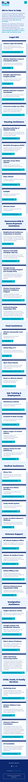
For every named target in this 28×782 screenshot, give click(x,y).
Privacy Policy (14, 763)
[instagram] (12, 766)
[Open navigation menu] (25, 2)
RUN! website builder (16, 770)
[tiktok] (16, 766)
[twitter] (14, 766)
